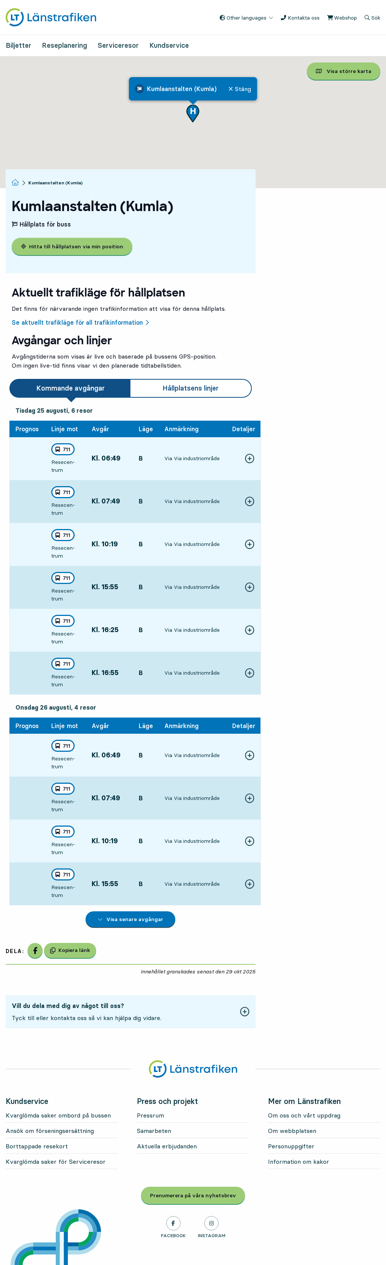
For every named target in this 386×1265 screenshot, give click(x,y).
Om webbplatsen (292, 1130)
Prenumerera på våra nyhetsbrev (197, 1195)
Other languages (246, 17)
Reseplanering (64, 45)
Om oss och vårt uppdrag (304, 1115)
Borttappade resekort (37, 1146)
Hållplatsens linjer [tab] (190, 388)
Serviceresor (118, 45)
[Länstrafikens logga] (51, 16)
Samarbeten (154, 1130)
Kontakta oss (303, 17)
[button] (192, 113)
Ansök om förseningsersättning (50, 1130)
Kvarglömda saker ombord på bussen (58, 1115)
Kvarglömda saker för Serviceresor (56, 1161)
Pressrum (150, 1115)
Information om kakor (298, 1161)
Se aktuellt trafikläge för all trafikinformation (77, 322)
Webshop (344, 17)
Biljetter (18, 45)
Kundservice (169, 45)
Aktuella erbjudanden (167, 1146)
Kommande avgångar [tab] (70, 388)
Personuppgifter (291, 1146)
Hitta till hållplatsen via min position (76, 246)
